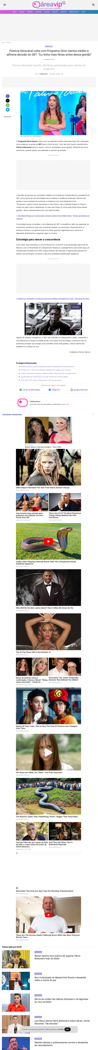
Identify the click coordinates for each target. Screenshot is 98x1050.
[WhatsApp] (8, 105)
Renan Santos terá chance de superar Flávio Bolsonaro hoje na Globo (57, 957)
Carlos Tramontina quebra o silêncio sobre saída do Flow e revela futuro (48, 373)
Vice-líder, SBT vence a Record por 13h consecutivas (41, 380)
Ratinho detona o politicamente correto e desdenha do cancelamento (47, 367)
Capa (3, 42)
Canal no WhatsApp (31, 390)
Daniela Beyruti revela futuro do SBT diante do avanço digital (44, 377)
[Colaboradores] (36, 74)
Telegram (56, 390)
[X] (8, 101)
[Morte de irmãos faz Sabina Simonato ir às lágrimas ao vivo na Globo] (16, 1002)
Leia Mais (60, 1029)
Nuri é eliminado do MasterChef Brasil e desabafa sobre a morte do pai (60, 979)
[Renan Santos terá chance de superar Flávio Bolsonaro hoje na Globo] (16, 959)
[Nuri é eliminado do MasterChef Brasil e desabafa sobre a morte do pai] (16, 981)
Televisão (8, 42)
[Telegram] (8, 110)
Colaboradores (44, 74)
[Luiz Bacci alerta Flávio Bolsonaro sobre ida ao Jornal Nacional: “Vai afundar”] (16, 1024)
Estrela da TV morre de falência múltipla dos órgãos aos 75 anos (46, 370)
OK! (67, 1029)
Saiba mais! (65, 404)
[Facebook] (8, 96)
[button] (85, 5)
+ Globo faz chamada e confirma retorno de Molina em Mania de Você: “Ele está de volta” (53, 299)
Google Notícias (81, 390)
